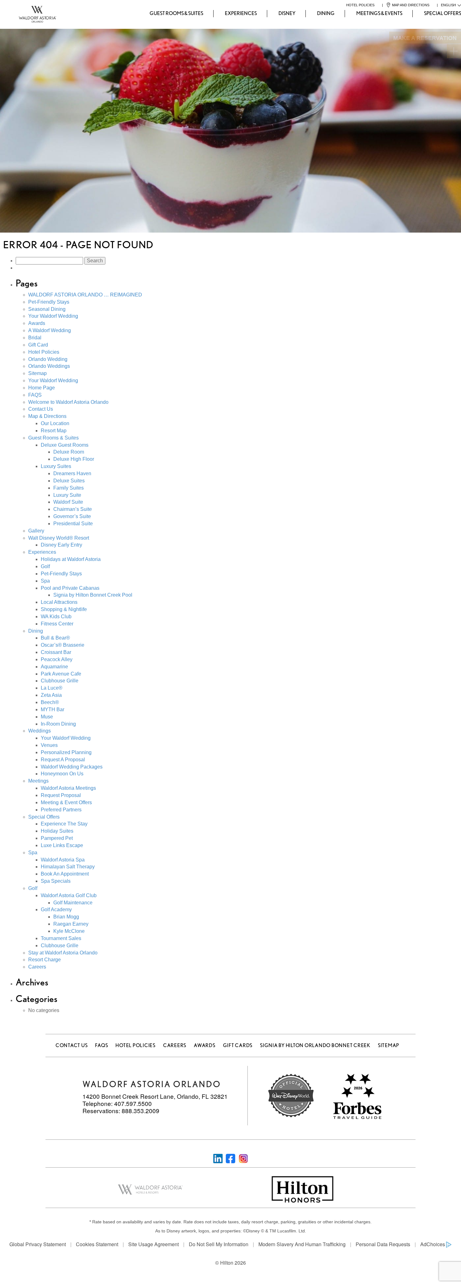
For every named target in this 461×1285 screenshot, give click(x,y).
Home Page (41, 387)
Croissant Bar (56, 652)
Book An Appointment (65, 873)
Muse (47, 716)
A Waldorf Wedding (49, 330)
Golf (45, 566)
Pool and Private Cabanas (70, 588)
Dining (326, 13)
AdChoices (432, 1244)
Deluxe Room (68, 452)
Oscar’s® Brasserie (62, 645)
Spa (45, 580)
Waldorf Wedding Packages (72, 766)
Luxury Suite (67, 495)
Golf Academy (56, 909)
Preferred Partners (61, 809)
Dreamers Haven (72, 473)
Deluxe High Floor (73, 459)
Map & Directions (47, 416)
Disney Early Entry (61, 544)
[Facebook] (230, 1158)
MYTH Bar (52, 709)
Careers (37, 966)
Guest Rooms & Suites (176, 13)
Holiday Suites (57, 831)
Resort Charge (44, 959)
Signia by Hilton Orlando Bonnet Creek (315, 1045)
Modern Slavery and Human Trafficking (302, 1244)
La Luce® (51, 688)
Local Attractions (59, 602)
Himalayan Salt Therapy (68, 866)
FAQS (35, 395)
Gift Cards (238, 1045)
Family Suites (68, 488)
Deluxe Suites (69, 480)
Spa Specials (56, 881)
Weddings (39, 730)
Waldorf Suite (68, 502)
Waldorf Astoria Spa (63, 859)
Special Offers (44, 817)
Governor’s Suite (72, 516)
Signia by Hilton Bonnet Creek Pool (92, 595)
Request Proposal (61, 795)
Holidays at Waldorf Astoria (71, 559)
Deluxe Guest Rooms (64, 445)
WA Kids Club (56, 616)
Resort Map (53, 430)
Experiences (241, 13)
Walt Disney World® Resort (58, 538)
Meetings (38, 781)
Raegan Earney (70, 924)
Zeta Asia (51, 695)
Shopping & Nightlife (64, 609)
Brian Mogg (66, 916)
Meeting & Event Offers (66, 802)
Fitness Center (57, 623)
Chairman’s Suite (72, 509)
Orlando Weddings (49, 366)
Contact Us (40, 409)
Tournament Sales (61, 938)
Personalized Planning (66, 752)
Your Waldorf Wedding (53, 316)
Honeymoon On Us (62, 773)
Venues (49, 745)
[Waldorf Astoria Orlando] (11, 13)
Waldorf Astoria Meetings (68, 788)
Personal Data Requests (383, 1244)
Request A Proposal (63, 759)
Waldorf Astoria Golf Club (69, 895)
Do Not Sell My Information (218, 1244)
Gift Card (38, 344)
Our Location (55, 423)
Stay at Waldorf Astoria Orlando (63, 952)
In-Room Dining (58, 724)
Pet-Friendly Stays (48, 302)
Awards (36, 323)
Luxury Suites (56, 466)
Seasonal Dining (47, 309)
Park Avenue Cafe (61, 673)
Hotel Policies (43, 352)
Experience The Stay (64, 823)
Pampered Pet (57, 838)
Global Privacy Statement (37, 1244)
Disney (286, 13)
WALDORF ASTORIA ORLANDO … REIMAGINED (85, 294)
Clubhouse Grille (59, 680)
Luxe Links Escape (62, 845)
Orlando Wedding (47, 359)
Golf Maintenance (73, 902)
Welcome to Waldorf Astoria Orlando (68, 402)
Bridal (34, 337)
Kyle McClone (69, 931)
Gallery (36, 530)
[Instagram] (243, 1158)
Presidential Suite (73, 523)
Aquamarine (54, 666)
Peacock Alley (56, 659)
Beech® (50, 702)
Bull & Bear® (55, 637)
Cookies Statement (97, 1244)
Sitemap (37, 373)
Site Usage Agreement (153, 1244)
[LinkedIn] (218, 1158)
